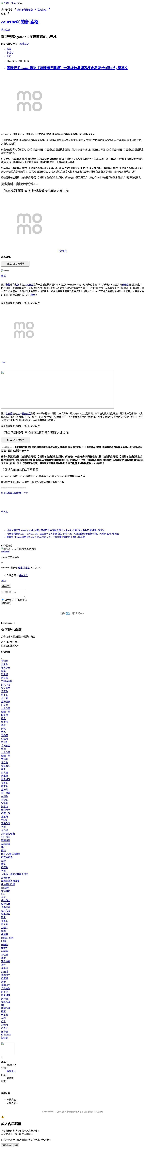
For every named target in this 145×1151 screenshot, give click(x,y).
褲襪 (3, 958)
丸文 (17, 284)
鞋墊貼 (4, 705)
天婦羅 (4, 735)
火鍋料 (4, 739)
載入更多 (6, 586)
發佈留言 (6, 603)
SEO (3, 894)
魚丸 (3, 732)
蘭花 (3, 850)
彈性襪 (4, 955)
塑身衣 (4, 1028)
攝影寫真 (23, 575)
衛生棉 (4, 992)
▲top (3, 580)
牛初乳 (4, 820)
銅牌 (3, 931)
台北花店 (5, 910)
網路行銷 (5, 1002)
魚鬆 (3, 276)
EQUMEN (6, 1034)
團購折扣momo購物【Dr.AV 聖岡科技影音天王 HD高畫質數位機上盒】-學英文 (46, 537)
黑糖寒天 (5, 877)
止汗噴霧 (5, 701)
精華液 (4, 1015)
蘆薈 (3, 1011)
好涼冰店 (5, 684)
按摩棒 (4, 978)
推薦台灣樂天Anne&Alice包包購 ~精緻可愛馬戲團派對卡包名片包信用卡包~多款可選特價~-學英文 (56, 530)
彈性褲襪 (5, 961)
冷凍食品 (5, 745)
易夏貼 (4, 691)
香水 (3, 1021)
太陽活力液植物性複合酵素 (14, 874)
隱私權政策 (88, 1112)
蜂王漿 (4, 817)
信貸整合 (62, 251)
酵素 (3, 827)
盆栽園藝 (5, 844)
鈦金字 (4, 948)
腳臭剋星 (26, 413)
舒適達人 (5, 999)
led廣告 (4, 944)
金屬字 (4, 934)
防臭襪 (4, 678)
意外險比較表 (8, 833)
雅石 (3, 847)
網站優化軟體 (8, 884)
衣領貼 (4, 661)
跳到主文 (5, 29)
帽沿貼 (4, 664)
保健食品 (5, 810)
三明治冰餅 (6, 681)
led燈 (3, 941)
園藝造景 (5, 840)
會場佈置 (5, 907)
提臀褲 (4, 1037)
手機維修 (5, 988)
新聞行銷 (5, 1008)
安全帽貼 (5, 688)
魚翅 (3, 749)
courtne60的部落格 (20, 21)
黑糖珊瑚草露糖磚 (10, 881)
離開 (16, 1145)
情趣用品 (5, 975)
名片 (9, 56)
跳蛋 (3, 982)
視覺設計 (24, 43)
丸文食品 (28, 284)
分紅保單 (5, 837)
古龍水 (4, 1025)
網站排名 (5, 891)
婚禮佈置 (5, 904)
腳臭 (3, 671)
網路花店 (5, 900)
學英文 (4, 512)
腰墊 (3, 864)
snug (3, 362)
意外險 (4, 830)
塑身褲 (4, 1032)
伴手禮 (4, 722)
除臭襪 (9, 413)
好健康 (4, 806)
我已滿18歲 (7, 1145)
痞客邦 (21, 567)
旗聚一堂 (5, 712)
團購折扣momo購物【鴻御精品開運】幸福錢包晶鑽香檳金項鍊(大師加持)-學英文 (67, 68)
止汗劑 (4, 698)
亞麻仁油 (5, 813)
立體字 (4, 927)
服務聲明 (99, 1112)
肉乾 (3, 729)
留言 (27, 567)
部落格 (10, 52)
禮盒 (33, 295)
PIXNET (51, 1112)
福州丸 (4, 742)
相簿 (9, 49)
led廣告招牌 (7, 938)
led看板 (4, 951)
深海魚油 (5, 823)
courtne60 (5, 551)
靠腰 (3, 861)
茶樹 (3, 1018)
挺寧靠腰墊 (6, 857)
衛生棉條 (5, 995)
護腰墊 (4, 867)
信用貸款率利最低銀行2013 (14, 493)
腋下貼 (4, 695)
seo (2, 1005)
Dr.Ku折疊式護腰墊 (10, 854)
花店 (3, 897)
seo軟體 (5, 888)
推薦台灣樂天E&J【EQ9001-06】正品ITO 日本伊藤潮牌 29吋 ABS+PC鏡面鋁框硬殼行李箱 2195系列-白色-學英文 (63, 534)
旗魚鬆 (125, 284)
